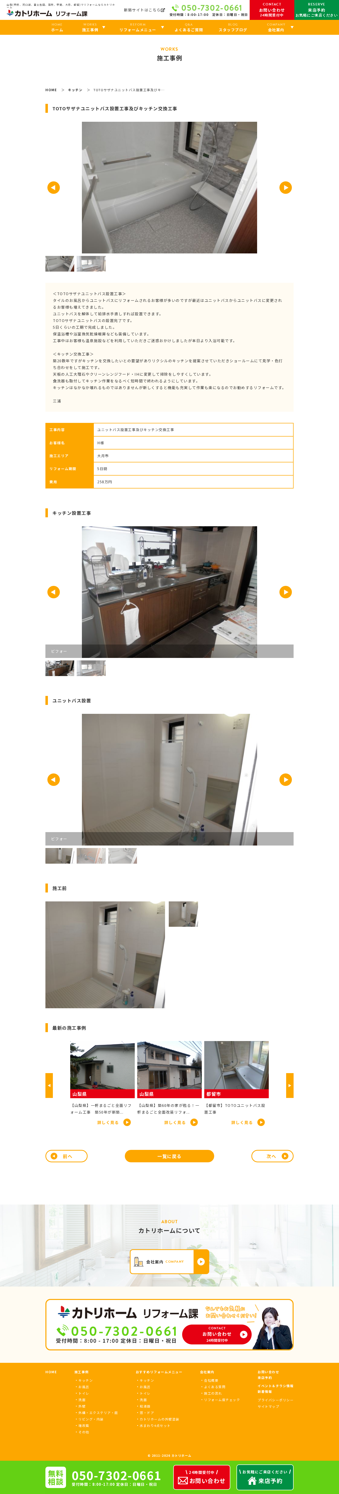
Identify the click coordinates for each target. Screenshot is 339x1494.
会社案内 (207, 1372)
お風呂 (83, 1386)
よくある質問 (215, 1386)
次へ (271, 1156)
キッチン (85, 1380)
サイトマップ (268, 1406)
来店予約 (265, 1377)
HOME (51, 1372)
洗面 (82, 1399)
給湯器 (145, 1406)
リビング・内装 (91, 1419)
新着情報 (265, 1391)
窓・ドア (147, 1412)
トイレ (83, 1393)
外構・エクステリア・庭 (98, 1412)
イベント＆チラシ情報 (276, 1385)
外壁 (82, 1406)
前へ (67, 1156)
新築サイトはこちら (142, 10)
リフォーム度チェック (222, 1399)
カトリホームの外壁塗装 (159, 1419)
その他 (83, 1432)
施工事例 (81, 1372)
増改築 (83, 1425)
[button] (53, 187)
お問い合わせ (268, 1372)
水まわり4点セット (155, 1425)
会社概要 (211, 1380)
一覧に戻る (169, 1156)
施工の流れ (213, 1393)
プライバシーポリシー (276, 1400)
